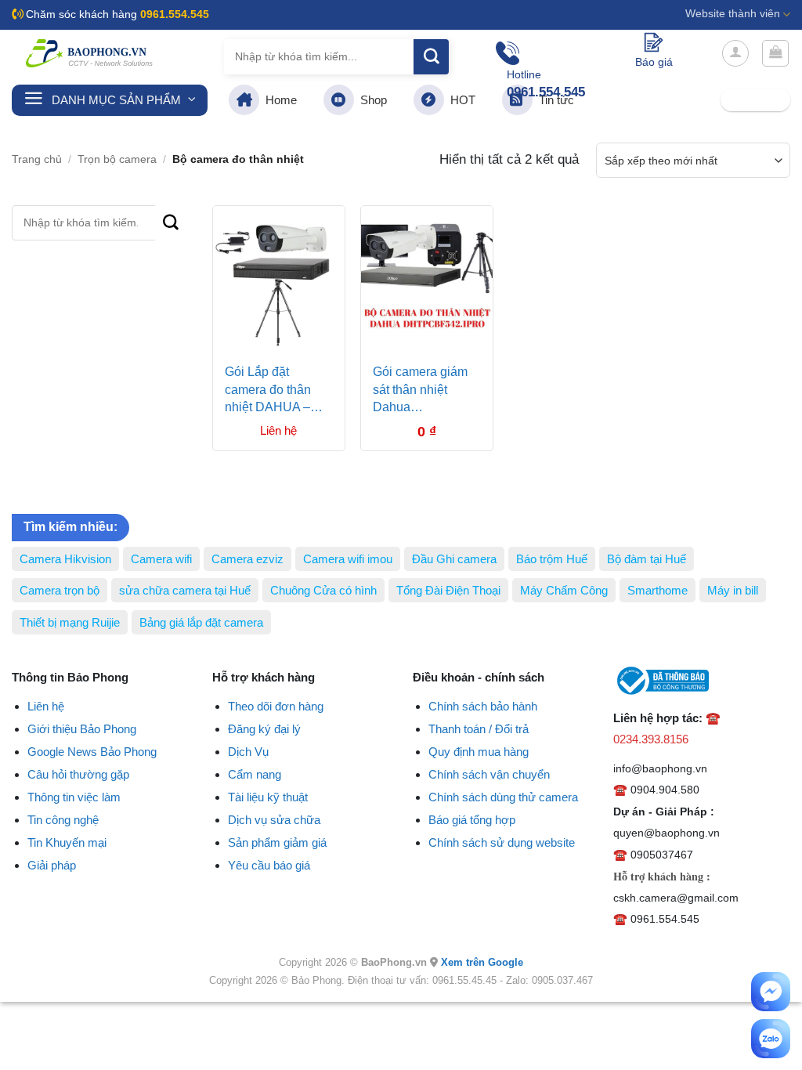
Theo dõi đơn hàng (275, 706)
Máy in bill (732, 590)
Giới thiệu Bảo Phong (81, 729)
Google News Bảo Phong (92, 751)
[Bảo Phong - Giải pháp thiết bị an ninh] (90, 53)
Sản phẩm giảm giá (277, 842)
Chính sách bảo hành (482, 706)
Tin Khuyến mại (67, 842)
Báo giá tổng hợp (471, 819)
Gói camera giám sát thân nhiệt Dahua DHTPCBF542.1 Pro (420, 391)
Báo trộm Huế (551, 559)
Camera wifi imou (347, 559)
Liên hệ (45, 706)
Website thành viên (732, 14)
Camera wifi (161, 559)
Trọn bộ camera (117, 159)
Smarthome (657, 590)
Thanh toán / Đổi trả (478, 729)
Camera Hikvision (65, 559)
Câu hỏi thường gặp (78, 774)
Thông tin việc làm (74, 797)
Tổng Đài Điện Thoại (448, 590)
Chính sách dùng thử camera (503, 797)
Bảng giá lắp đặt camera (201, 622)
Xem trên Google (482, 962)
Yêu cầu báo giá (269, 865)
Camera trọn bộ (59, 590)
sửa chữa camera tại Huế (185, 590)
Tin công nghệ (63, 819)
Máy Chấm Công (564, 590)
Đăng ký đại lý (264, 729)
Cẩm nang (254, 774)
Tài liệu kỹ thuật (268, 797)
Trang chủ (37, 159)
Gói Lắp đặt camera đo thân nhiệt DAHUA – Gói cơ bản (268, 391)
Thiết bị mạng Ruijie (70, 622)
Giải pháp (51, 865)
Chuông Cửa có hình (323, 590)
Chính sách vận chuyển (489, 774)
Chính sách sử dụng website (501, 842)
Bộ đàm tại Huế (646, 559)
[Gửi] (431, 56)
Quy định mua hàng (478, 751)
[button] (735, 53)
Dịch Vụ (248, 751)
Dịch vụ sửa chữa (274, 819)
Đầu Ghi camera (454, 559)
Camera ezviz (247, 559)
